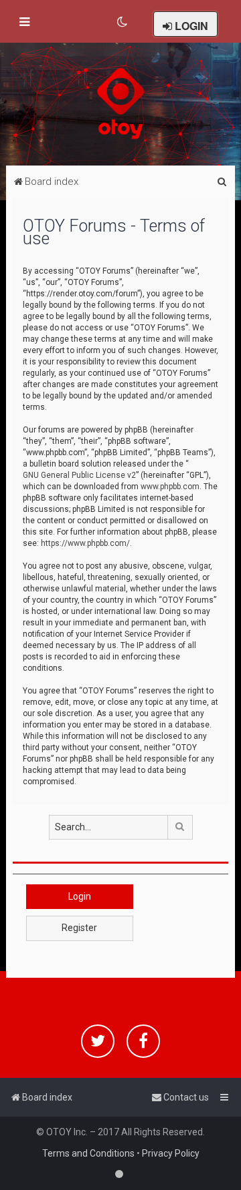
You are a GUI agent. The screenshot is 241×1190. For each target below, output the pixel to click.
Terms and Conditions (88, 1153)
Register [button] (79, 927)
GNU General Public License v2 (79, 475)
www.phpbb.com (170, 486)
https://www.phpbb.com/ (85, 543)
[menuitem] (123, 22)
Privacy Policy (170, 1153)
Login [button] (79, 896)
